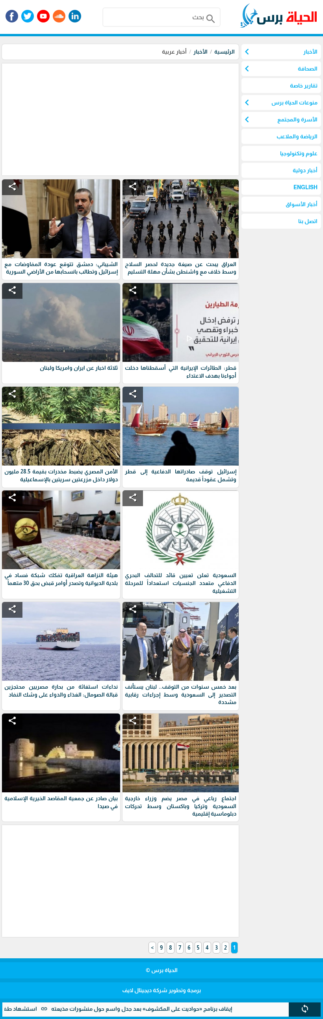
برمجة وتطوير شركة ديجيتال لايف (161, 990)
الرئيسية (224, 51)
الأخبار (200, 51)
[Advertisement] (119, 118)
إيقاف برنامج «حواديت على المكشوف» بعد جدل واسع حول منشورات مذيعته (169, 1009)
